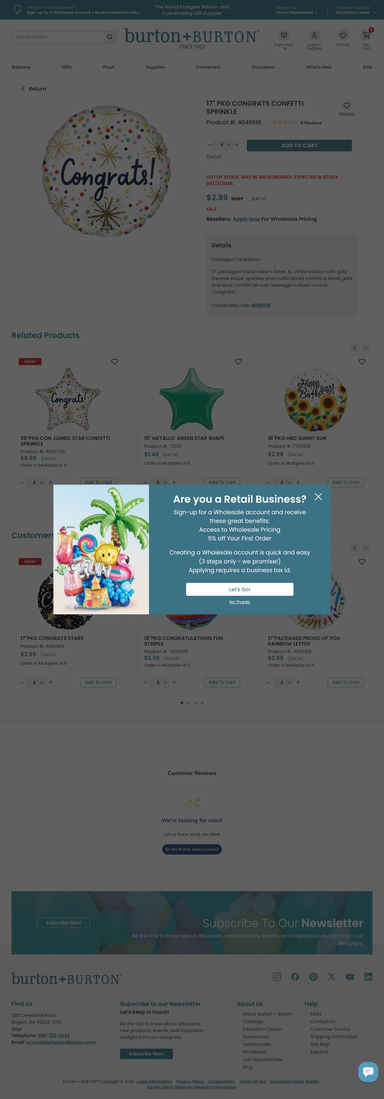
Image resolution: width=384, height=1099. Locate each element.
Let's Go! (239, 589)
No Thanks (239, 602)
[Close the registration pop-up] (318, 497)
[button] (368, 1072)
